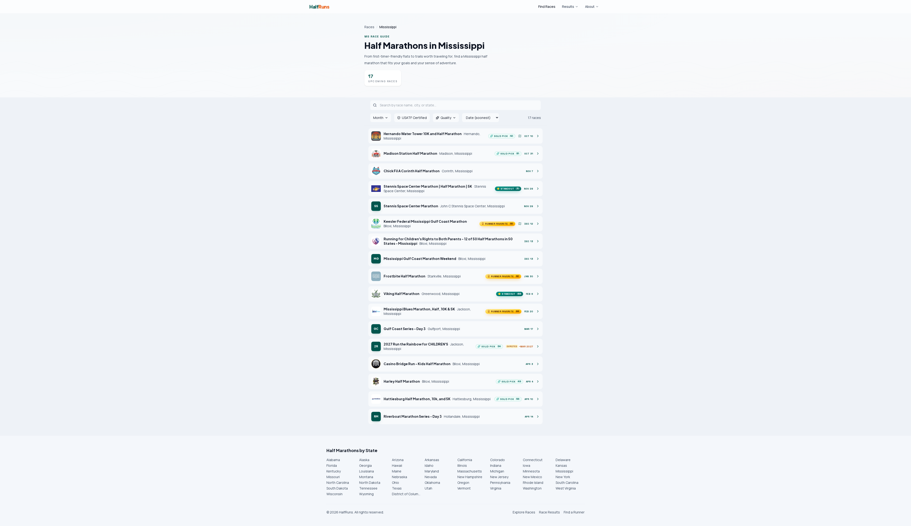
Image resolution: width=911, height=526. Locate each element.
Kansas (561, 465)
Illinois (462, 465)
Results (568, 6)
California (464, 460)
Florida (331, 465)
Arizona (398, 460)
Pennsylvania (500, 482)
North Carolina (337, 482)
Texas (397, 488)
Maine (396, 471)
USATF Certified (414, 117)
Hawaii (397, 465)
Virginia (495, 488)
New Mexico (532, 477)
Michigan (497, 471)
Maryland (432, 471)
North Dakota (369, 482)
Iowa (526, 465)
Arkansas (432, 460)
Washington (532, 488)
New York (563, 477)
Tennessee (368, 488)
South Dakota (337, 488)
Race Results (549, 512)
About (590, 6)
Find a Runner (574, 512)
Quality (446, 117)
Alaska (364, 460)
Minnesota (531, 471)
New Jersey (499, 477)
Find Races (546, 6)
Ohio (395, 482)
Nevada (431, 477)
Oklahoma (432, 482)
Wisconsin (334, 494)
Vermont (464, 488)
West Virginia (566, 488)
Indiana (495, 465)
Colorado (497, 460)
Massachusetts (469, 471)
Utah (428, 488)
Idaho (429, 465)
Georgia (365, 465)
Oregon (463, 482)
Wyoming (366, 494)
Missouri (333, 477)
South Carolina (567, 482)
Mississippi (564, 471)
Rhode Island (533, 482)
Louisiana (366, 471)
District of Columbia (406, 494)
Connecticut (533, 460)
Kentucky (333, 471)
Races (369, 27)
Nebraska (399, 477)
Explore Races (524, 512)
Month (378, 117)
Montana (366, 477)
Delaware (563, 460)
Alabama (333, 460)
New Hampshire (469, 477)
